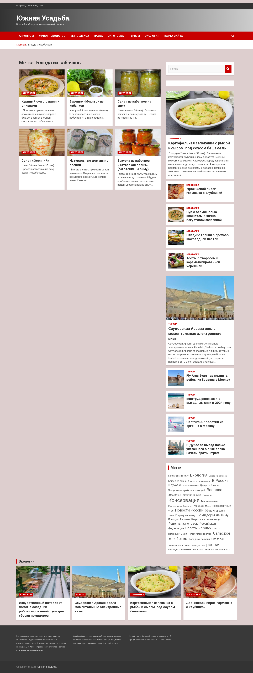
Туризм (134, 35)
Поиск (228, 69)
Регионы (185, 519)
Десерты (205, 485)
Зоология (174, 494)
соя (201, 549)
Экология (152, 35)
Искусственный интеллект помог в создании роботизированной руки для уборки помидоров (41, 609)
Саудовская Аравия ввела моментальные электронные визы (195, 333)
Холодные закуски (199, 539)
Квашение (207, 495)
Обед (208, 510)
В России (220, 480)
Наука (98, 35)
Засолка (214, 490)
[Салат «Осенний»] (42, 142)
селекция (173, 549)
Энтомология (175, 545)
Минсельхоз (80, 35)
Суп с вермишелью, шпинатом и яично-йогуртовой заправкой (204, 216)
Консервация (183, 500)
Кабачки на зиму (192, 494)
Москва (199, 505)
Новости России (189, 510)
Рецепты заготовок (183, 523)
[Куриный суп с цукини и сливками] (42, 83)
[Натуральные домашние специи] (90, 142)
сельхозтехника (189, 549)
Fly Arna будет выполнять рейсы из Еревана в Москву (208, 378)
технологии (211, 549)
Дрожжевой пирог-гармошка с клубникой (204, 191)
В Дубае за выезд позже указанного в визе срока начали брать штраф (205, 449)
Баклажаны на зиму (178, 475)
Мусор (207, 506)
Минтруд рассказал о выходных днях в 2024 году (208, 401)
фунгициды (224, 550)
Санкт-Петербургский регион (196, 534)
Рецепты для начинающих (206, 519)
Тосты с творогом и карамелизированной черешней (203, 262)
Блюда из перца (177, 481)
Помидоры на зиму (212, 515)
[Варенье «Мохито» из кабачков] (90, 83)
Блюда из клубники (218, 476)
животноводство (194, 545)
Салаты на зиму (198, 528)
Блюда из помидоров (199, 481)
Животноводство (52, 35)
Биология (198, 475)
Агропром (26, 35)
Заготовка (116, 35)
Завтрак (215, 485)
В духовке (175, 485)
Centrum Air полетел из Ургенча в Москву (204, 424)
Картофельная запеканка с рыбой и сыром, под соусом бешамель (152, 607)
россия (213, 544)
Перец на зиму (185, 515)
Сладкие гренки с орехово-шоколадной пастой (208, 237)
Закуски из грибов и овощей (186, 490)
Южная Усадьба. (43, 18)
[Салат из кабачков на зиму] (138, 83)
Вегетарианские (190, 485)
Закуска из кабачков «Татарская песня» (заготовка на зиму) (134, 165)
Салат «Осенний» (35, 161)
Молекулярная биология (180, 506)
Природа (173, 519)
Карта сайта (173, 35)
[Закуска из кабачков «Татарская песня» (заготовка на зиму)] (138, 142)
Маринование (209, 501)
